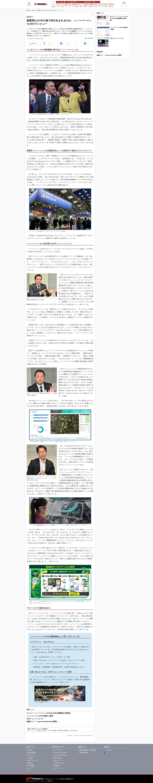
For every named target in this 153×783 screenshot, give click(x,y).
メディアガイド (58, 750)
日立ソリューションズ (35, 719)
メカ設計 (30, 758)
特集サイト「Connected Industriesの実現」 (42, 721)
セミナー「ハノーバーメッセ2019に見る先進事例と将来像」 (49, 713)
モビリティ (31, 755)
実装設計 (30, 763)
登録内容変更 (84, 752)
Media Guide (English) (60, 752)
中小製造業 (31, 765)
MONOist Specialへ (59, 763)
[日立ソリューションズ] (103, 42)
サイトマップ (58, 768)
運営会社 (50, 781)
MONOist (28, 10)
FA (28, 771)
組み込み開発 (32, 752)
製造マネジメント (33, 760)
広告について (58, 760)
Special (33, 10)
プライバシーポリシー (40, 781)
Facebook (109, 750)
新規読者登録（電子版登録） (88, 750)
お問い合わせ (58, 758)
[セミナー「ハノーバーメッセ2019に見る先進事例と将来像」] (103, 20)
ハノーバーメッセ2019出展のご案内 (40, 716)
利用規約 (56, 765)
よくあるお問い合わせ (60, 755)
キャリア (30, 768)
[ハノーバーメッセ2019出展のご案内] (103, 31)
